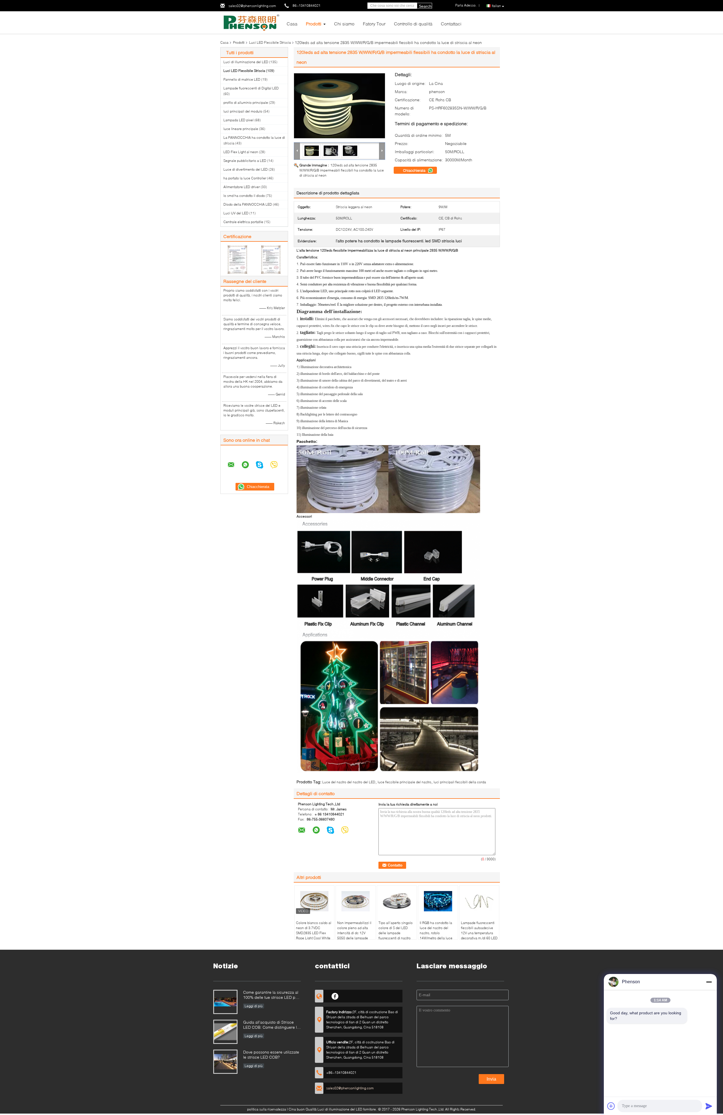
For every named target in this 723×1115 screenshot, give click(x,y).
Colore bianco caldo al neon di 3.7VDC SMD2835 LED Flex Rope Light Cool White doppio (313, 933)
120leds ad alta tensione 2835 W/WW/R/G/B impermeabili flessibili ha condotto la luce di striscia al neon (341, 170)
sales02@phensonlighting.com (252, 6)
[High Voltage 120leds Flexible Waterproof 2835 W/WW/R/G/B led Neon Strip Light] (339, 105)
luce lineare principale (240, 129)
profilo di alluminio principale (245, 102)
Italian (496, 6)
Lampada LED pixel (238, 120)
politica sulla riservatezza (266, 1109)
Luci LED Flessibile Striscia (270, 42)
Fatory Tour (374, 23)
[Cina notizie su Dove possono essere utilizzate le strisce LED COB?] (225, 1061)
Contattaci (451, 23)
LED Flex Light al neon (240, 152)
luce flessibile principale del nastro (404, 782)
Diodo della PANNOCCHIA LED (247, 204)
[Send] (708, 1106)
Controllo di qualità (413, 23)
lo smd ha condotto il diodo (244, 195)
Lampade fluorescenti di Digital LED (251, 88)
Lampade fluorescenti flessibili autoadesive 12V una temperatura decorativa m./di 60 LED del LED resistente (479, 933)
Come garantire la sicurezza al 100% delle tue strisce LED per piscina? (271, 995)
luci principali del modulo (242, 111)
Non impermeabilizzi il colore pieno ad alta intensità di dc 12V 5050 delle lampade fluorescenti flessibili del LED (354, 935)
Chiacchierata (414, 170)
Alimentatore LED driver (241, 187)
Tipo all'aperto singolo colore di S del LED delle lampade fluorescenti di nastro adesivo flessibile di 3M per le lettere (396, 935)
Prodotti (313, 23)
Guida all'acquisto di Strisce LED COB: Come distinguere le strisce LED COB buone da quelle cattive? (271, 1025)
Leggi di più (254, 1006)
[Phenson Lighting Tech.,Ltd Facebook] (335, 995)
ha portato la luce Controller (244, 178)
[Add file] (611, 1106)
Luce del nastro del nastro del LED (348, 782)
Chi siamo (344, 23)
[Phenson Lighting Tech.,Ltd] (251, 22)
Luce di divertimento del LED (245, 169)
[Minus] (708, 981)
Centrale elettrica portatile (243, 222)
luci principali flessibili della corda (460, 782)
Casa (292, 23)
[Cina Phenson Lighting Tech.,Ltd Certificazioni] (237, 259)
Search (425, 6)
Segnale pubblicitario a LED (244, 161)
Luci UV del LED (236, 213)
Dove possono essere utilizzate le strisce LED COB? (271, 1054)
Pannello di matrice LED (241, 79)
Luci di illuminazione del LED (245, 62)
